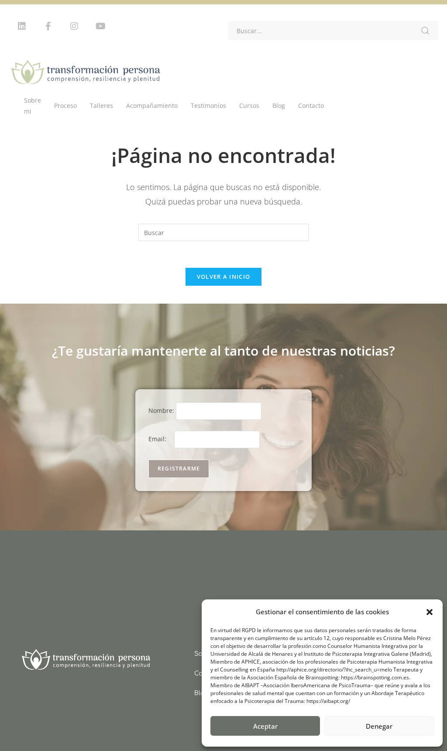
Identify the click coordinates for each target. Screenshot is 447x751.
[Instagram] (74, 26)
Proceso (65, 105)
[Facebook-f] (48, 26)
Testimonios (208, 105)
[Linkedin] (22, 26)
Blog (278, 105)
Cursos (249, 105)
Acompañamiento (152, 105)
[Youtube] (100, 26)
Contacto (311, 105)
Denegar (379, 726)
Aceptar (265, 726)
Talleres (101, 105)
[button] (429, 612)
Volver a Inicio (224, 276)
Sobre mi (32, 105)
